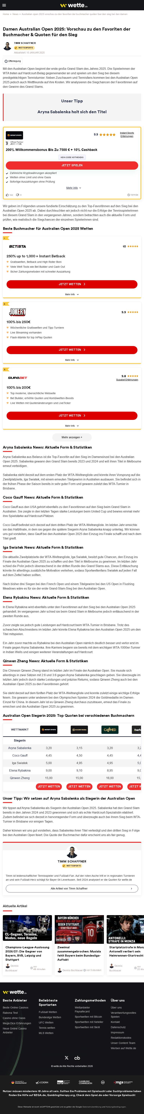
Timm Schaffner (25, 43)
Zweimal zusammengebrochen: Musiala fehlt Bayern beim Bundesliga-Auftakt (79, 953)
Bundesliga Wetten (50, 1017)
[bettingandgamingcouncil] (41, 1082)
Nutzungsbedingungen (116, 1107)
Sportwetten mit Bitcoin (88, 1016)
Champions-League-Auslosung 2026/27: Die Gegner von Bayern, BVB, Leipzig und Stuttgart (27, 953)
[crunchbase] (77, 1057)
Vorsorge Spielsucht (122, 1095)
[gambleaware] (63, 1082)
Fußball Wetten (48, 1012)
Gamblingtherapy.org (61, 1095)
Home (6, 14)
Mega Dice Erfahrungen (17, 1023)
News (15, 14)
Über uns (116, 1007)
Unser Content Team (123, 1042)
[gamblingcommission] (85, 1082)
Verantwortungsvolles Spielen (123, 1014)
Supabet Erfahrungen (127, 379)
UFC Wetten (46, 1022)
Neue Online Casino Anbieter (15, 1030)
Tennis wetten (47, 1027)
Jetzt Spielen (72, 165)
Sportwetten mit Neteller (89, 1021)
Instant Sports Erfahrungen (127, 135)
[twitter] (66, 1057)
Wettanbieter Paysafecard (82, 1009)
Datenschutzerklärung (91, 1107)
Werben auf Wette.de (123, 1048)
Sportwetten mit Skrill (87, 1027)
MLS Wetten (46, 1033)
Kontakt (115, 1021)
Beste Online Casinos (15, 1007)
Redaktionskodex (121, 1037)
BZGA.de (40, 1095)
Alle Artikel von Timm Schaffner (69, 888)
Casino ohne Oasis (14, 1018)
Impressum (117, 1032)
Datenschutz (118, 1027)
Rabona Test (10, 1012)
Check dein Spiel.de (89, 1095)
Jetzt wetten (70, 284)
